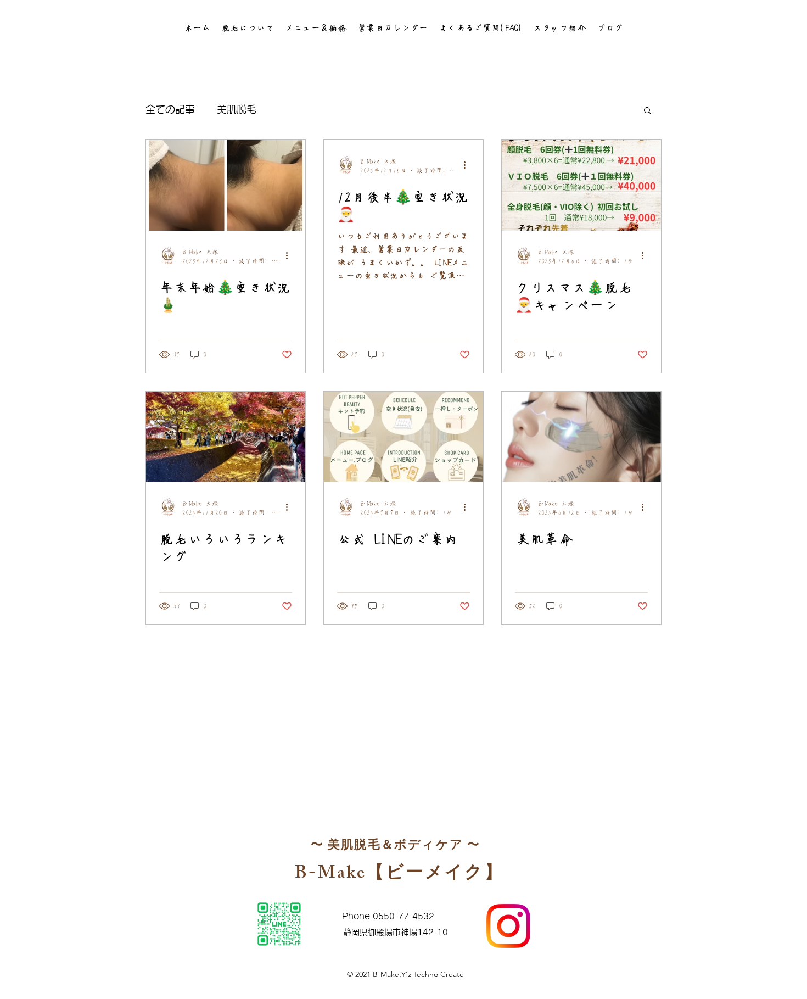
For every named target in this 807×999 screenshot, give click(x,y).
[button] (247, 27)
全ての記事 (170, 109)
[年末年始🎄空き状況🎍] (225, 185)
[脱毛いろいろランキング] (225, 437)
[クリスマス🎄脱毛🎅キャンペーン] (581, 185)
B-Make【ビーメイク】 (399, 875)
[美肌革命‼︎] (581, 437)
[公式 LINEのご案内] (403, 437)
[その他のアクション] (290, 255)
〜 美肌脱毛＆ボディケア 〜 (396, 846)
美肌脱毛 (236, 109)
